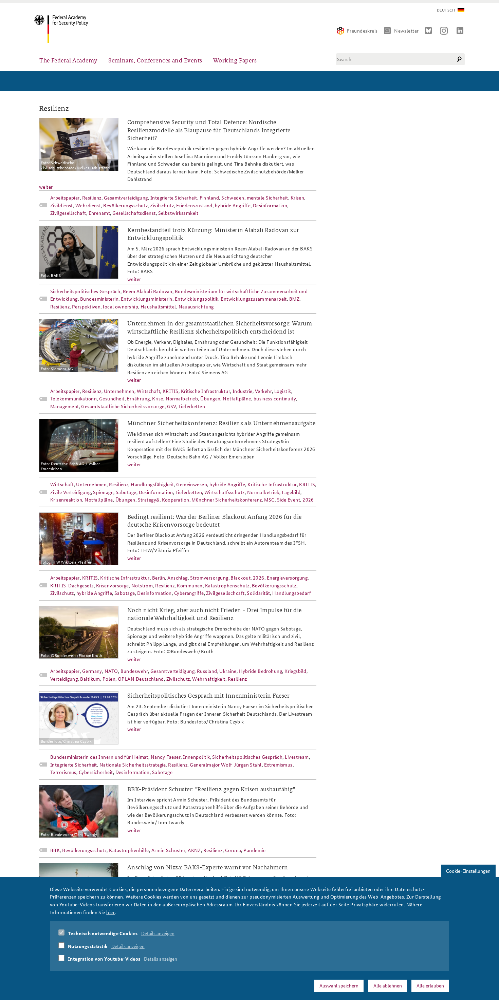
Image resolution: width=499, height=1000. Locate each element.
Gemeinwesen (191, 484)
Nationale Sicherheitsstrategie (132, 764)
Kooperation (175, 499)
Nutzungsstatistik (88, 945)
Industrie (243, 391)
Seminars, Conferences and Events (155, 60)
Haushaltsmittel (158, 306)
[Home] (63, 29)
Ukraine (227, 670)
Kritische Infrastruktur (205, 391)
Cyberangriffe (189, 592)
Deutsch (446, 10)
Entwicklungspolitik (197, 298)
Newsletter (406, 30)
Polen (109, 678)
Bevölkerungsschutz (125, 205)
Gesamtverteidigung (126, 197)
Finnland (209, 197)
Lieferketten (192, 406)
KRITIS (171, 391)
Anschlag (177, 577)
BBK (55, 850)
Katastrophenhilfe (129, 850)
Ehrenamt (99, 212)
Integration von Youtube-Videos (104, 958)
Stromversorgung (209, 577)
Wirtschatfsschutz (224, 492)
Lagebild (291, 492)
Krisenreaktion (66, 499)
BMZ (294, 298)
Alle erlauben (430, 985)
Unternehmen (119, 391)
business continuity (275, 398)
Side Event (288, 499)
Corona (233, 850)
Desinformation (270, 205)
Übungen (210, 398)
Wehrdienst (88, 205)
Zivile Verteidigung (70, 492)
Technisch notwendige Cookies (103, 933)
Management (64, 406)
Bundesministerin (99, 298)
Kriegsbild (295, 670)
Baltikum (90, 678)
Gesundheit (112, 398)
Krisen (297, 197)
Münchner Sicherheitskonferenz (226, 499)
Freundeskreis (362, 30)
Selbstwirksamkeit (178, 212)
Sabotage (126, 492)
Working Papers (235, 60)
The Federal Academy (68, 60)
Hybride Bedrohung (260, 670)
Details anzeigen (157, 933)
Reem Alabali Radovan (147, 291)
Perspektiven (86, 306)
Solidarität (258, 592)
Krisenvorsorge (112, 585)
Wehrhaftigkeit (208, 678)
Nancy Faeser (166, 756)
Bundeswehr (134, 670)
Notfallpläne (237, 398)
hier (110, 911)
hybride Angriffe (233, 205)
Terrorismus (63, 772)
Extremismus (278, 764)
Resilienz (91, 197)
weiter (46, 186)
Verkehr (263, 391)
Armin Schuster (168, 850)
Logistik (282, 391)
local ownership (120, 306)
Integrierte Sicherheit (173, 197)
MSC (269, 499)
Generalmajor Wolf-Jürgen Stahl (226, 764)
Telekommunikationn (73, 398)
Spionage (103, 492)
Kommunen (190, 585)
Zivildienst (61, 205)
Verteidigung (64, 678)
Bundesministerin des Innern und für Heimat (99, 756)
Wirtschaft (149, 391)
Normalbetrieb (182, 398)
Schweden (232, 197)
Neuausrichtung (196, 306)
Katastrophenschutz (227, 585)
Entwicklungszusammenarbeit (254, 298)
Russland (207, 670)
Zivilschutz (162, 205)
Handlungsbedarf (291, 592)
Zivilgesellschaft (68, 212)
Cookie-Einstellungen (468, 870)
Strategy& (149, 499)
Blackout (240, 577)
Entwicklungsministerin (146, 298)
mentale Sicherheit (267, 197)
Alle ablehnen (387, 985)
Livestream (297, 756)
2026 (308, 499)
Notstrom (142, 585)
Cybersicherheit (96, 772)
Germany (92, 670)
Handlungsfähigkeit (152, 484)
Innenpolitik (196, 756)
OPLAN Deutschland (141, 678)
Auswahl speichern (338, 985)
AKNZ (194, 850)
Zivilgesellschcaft (225, 592)
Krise (157, 398)
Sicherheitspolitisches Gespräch (85, 291)
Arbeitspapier (65, 197)
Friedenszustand (194, 205)
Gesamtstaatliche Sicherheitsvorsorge (122, 406)
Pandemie (254, 850)
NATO (111, 670)
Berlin (158, 577)
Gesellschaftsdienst (134, 212)
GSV (171, 406)
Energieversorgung (287, 577)
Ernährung (138, 398)
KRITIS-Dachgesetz (72, 585)
